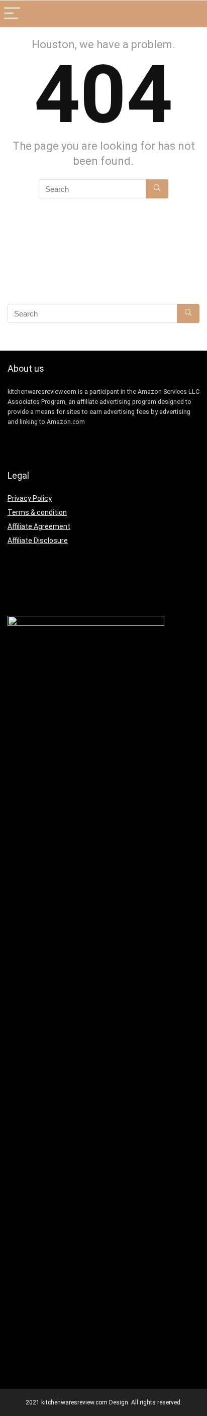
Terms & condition (37, 512)
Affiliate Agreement (39, 526)
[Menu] (12, 14)
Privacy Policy (30, 498)
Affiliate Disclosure (38, 540)
